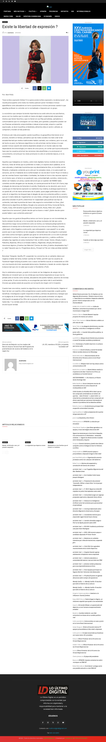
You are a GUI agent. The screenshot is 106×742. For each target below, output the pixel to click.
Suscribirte (98, 155)
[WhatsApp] (44, 88)
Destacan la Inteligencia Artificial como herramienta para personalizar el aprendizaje (87, 503)
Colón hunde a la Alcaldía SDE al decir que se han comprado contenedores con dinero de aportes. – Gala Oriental (87, 394)
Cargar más (87, 250)
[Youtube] (15, 1)
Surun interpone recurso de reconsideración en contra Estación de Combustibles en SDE (86, 386)
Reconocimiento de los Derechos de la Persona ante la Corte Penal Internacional (86, 358)
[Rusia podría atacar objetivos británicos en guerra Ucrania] (77, 213)
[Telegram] (49, 88)
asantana (11, 32)
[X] (9, 1)
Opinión (5, 22)
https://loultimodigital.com (26, 363)
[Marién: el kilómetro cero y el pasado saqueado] (12, 436)
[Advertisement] (35, 398)
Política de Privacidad (81, 738)
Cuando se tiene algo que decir (93, 240)
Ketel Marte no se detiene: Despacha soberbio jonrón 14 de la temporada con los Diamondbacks (88, 300)
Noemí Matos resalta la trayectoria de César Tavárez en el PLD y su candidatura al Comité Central (87, 372)
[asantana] (3, 33)
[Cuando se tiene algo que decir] (77, 242)
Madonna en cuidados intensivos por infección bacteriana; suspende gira (87, 540)
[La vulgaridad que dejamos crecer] (35, 436)
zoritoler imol (77, 469)
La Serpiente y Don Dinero (85, 418)
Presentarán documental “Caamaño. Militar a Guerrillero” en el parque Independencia (87, 483)
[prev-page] (3, 452)
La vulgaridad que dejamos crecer (35, 445)
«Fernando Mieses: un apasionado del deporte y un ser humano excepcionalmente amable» (87, 607)
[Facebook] (3, 1)
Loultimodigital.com (49, 738)
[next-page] (7, 452)
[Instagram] (6, 1)
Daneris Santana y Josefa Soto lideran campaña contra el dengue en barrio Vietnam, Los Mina (88, 446)
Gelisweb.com (69, 738)
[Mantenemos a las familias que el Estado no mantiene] (58, 436)
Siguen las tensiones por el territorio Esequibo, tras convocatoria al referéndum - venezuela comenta (87, 435)
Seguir (100, 142)
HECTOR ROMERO (78, 378)
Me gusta (99, 138)
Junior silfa (76, 332)
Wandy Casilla (77, 581)
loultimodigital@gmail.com (58, 728)
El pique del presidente (91, 656)
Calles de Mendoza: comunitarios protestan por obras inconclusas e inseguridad (87, 309)
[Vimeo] (12, 1)
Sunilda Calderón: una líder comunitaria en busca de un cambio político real (87, 615)
